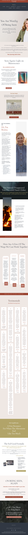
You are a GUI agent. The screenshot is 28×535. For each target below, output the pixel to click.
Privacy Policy (7, 531)
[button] (9, 6)
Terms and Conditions (12, 531)
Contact (15, 528)
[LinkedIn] (15, 530)
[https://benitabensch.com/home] (14, 5)
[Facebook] (12, 530)
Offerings (11, 528)
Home (7, 528)
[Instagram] (14, 530)
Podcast (19, 528)
